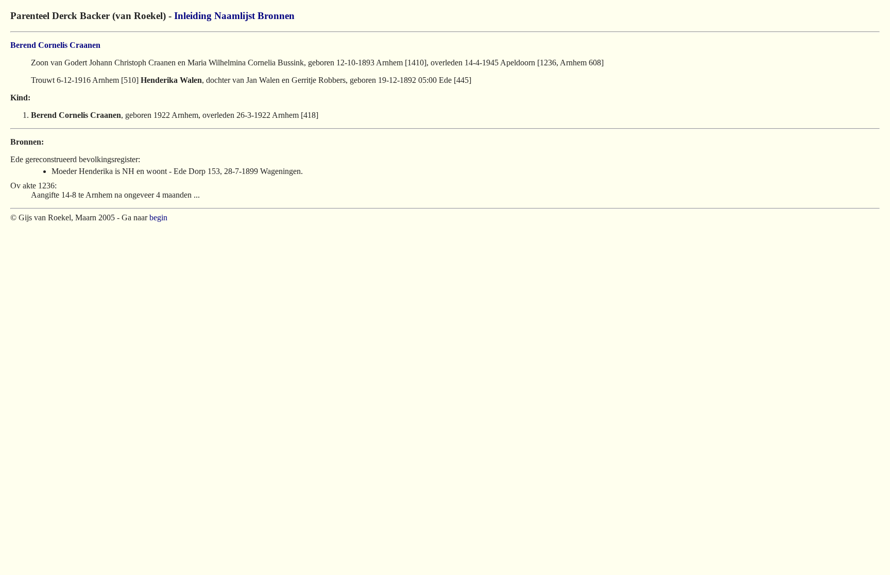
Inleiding (193, 15)
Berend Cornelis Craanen (55, 45)
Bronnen (276, 15)
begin (158, 217)
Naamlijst (234, 15)
